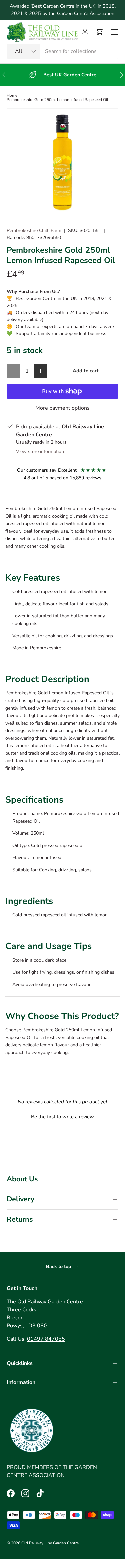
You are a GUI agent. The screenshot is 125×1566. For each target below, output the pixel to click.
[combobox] (62, 51)
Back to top (59, 1266)
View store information (40, 451)
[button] (99, 32)
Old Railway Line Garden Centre (50, 1543)
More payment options (62, 408)
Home (12, 95)
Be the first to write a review (62, 1116)
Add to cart (86, 370)
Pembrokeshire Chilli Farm (34, 230)
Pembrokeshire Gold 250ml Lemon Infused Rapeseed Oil (57, 100)
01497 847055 (46, 1339)
